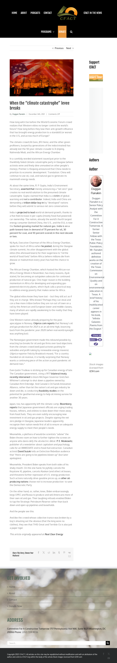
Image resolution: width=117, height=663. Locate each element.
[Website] (96, 344)
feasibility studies (48, 390)
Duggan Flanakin (18, 114)
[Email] (100, 339)
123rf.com (94, 371)
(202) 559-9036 (30, 632)
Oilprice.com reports (44, 323)
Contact (13, 599)
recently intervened (20, 377)
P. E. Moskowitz (64, 441)
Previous (59, 48)
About (12, 593)
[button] (71, 32)
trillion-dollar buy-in (34, 202)
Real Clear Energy (54, 534)
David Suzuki (24, 451)
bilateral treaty (58, 373)
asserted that (28, 189)
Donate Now (15, 606)
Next (68, 48)
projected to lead (26, 212)
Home (12, 586)
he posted (46, 246)
